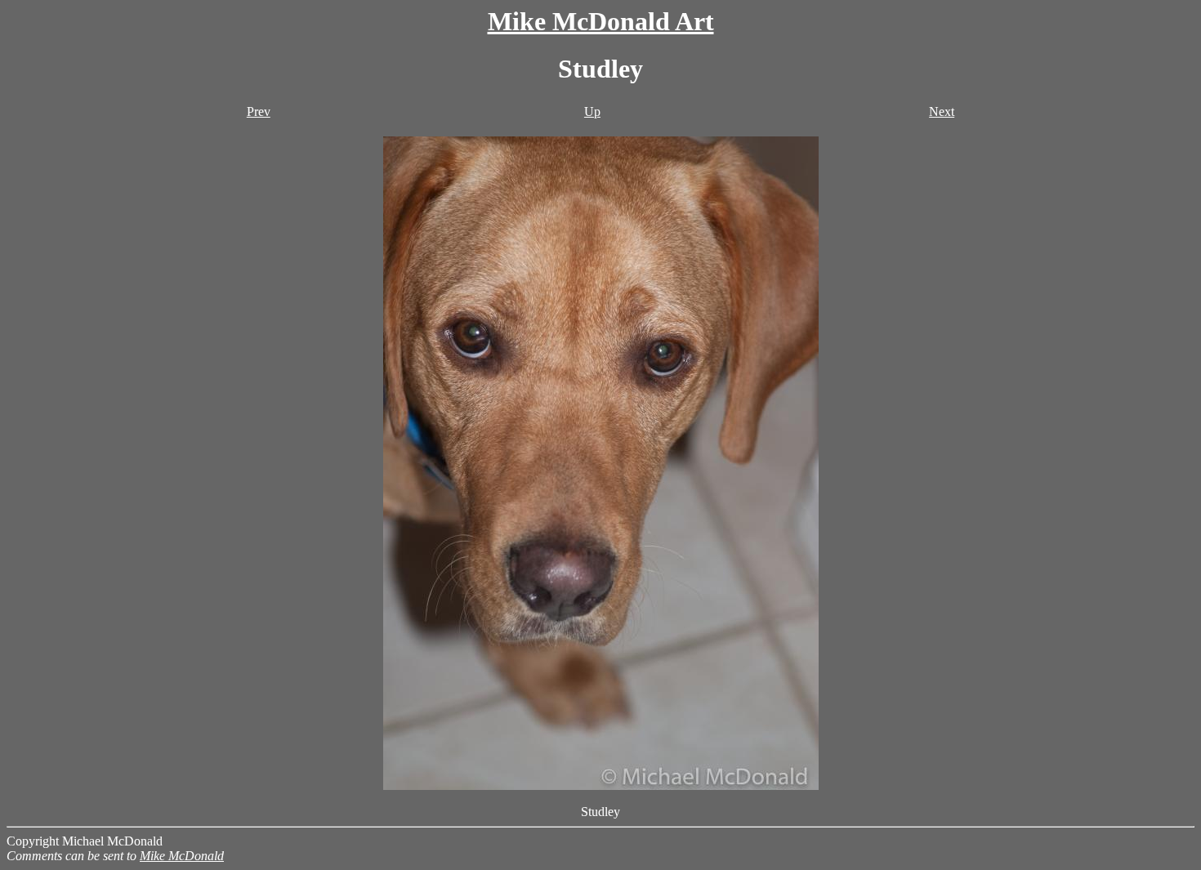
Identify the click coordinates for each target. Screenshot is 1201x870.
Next (941, 111)
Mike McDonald (182, 856)
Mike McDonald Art (601, 21)
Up (592, 111)
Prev (258, 111)
